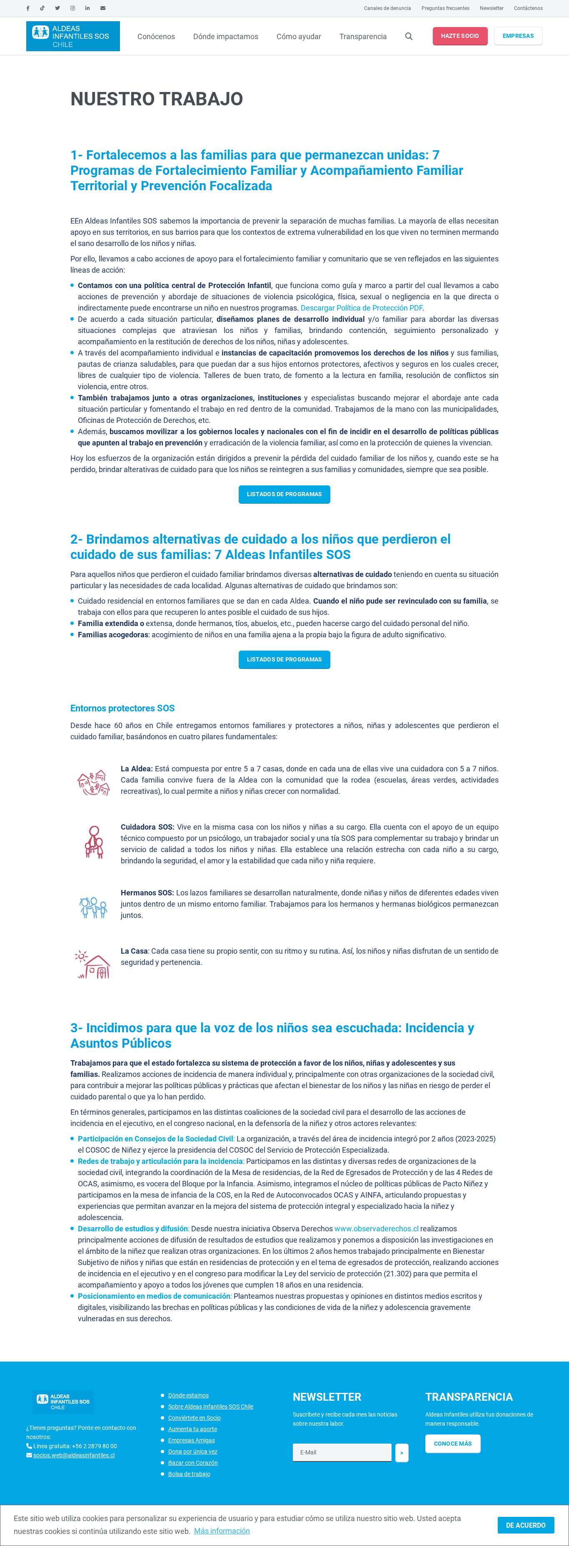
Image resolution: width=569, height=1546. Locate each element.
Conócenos (156, 36)
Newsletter (492, 8)
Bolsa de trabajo (189, 1474)
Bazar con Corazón (193, 1462)
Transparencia (363, 36)
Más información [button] (222, 1530)
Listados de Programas (284, 494)
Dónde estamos (188, 1395)
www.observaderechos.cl (376, 1228)
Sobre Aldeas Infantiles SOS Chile (210, 1406)
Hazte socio (460, 35)
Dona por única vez (192, 1451)
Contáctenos (528, 8)
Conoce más (453, 1443)
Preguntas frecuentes (445, 8)
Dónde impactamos (225, 36)
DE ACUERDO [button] (526, 1525)
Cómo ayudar (299, 36)
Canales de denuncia (387, 8)
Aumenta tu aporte (192, 1429)
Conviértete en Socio (194, 1417)
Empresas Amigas (191, 1440)
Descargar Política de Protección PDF (361, 307)
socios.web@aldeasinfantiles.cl (74, 1455)
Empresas (518, 35)
